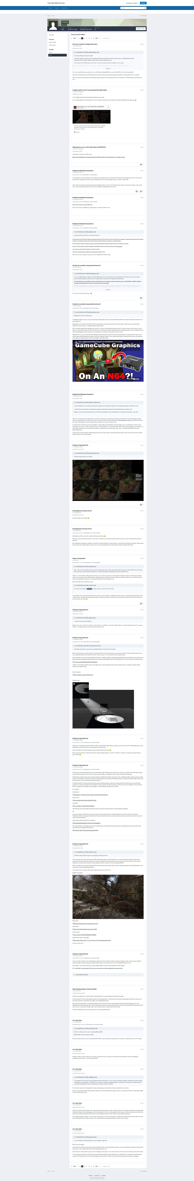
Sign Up (143, 3)
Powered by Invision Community (97, 1178)
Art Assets (76, 560)
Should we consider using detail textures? (87, 265)
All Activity (51, 35)
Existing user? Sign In (132, 3)
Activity (56, 8)
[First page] (71, 38)
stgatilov (90, 617)
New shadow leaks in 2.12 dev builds (85, 989)
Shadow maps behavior (80, 445)
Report (142, 44)
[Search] (145, 8)
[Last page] (100, 38)
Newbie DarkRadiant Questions (83, 170)
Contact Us (97, 1175)
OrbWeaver (91, 1077)
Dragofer (91, 566)
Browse (50, 8)
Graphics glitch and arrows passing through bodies (90, 90)
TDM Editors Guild (78, 172)
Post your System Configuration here (85, 44)
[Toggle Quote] (74, 52)
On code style (77, 1020)
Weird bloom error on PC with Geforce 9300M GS (89, 147)
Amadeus (91, 231)
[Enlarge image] (85, 662)
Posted (77, 48)
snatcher (91, 585)
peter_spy (91, 1137)
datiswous (91, 852)
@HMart (89, 588)
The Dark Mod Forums (56, 3)
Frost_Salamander (93, 645)
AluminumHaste (92, 52)
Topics (50, 52)
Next (96, 38)
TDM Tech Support (78, 91)
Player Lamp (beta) (79, 558)
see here (119, 246)
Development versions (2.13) (82, 511)
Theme (90, 1175)
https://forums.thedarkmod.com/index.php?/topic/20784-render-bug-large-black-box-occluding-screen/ (99, 157)
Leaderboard (64, 8)
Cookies (103, 1175)
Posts (50, 55)
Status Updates (137, 8)
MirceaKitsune (92, 273)
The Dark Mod (77, 46)
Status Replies (52, 45)
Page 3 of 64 (106, 38)
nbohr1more (92, 1028)
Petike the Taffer (93, 402)
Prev (74, 38)
